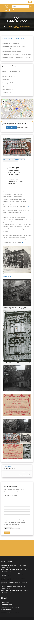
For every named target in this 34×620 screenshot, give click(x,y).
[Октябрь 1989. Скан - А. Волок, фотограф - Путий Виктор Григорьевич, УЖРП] (10, 426)
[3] (28, 206)
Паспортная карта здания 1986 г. (13, 38)
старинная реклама (20, 159)
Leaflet (18, 118)
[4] (22, 242)
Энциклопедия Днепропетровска (10, 612)
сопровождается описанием (10, 161)
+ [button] (3, 101)
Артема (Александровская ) (21, 26)
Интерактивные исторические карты (10, 607)
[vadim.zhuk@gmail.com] (6, 10)
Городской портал (6, 602)
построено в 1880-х (8, 159)
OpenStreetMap (24, 118)
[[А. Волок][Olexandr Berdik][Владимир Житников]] (27, 451)
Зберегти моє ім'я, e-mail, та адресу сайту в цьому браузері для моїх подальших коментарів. (15, 522)
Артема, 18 (17, 27)
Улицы (9, 26)
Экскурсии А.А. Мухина (7, 609)
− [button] (3, 104)
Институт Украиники (6, 604)
